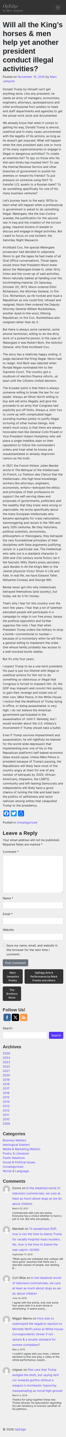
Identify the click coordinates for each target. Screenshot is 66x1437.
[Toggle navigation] (58, 7)
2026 (6, 1053)
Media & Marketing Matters (21, 1149)
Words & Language (16, 1171)
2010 (6, 1119)
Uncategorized (27, 822)
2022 (6, 1066)
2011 (6, 1115)
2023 (6, 1062)
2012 (6, 1110)
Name (8, 898)
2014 (6, 1101)
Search (7, 1028)
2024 (6, 1057)
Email (8, 914)
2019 (6, 1079)
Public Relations (14, 1158)
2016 (6, 1093)
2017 (6, 1088)
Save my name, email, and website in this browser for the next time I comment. (32, 950)
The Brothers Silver (11, 993)
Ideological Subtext (16, 1144)
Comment (11, 852)
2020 (6, 1075)
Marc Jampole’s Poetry (12, 976)
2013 (6, 1106)
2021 (6, 1071)
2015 (6, 1097)
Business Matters (14, 1140)
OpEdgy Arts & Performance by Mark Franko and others (43, 976)
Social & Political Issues (19, 1162)
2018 (6, 1084)
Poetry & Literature (16, 1153)
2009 (6, 1123)
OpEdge (13, 7)
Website (8, 930)
